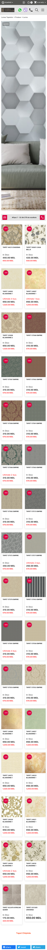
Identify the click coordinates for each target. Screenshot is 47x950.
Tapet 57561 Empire (10, 643)
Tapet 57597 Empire (11, 379)
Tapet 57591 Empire (34, 423)
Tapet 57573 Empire (34, 511)
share (8, 947)
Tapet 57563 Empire (34, 599)
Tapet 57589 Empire (11, 423)
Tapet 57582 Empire (11, 511)
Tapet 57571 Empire (34, 555)
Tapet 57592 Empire (34, 379)
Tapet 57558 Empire (34, 643)
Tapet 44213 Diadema (11, 247)
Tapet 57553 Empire (11, 687)
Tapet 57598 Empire (34, 335)
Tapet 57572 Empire (11, 555)
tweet (23, 947)
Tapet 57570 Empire (11, 599)
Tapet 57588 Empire (11, 467)
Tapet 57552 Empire (34, 687)
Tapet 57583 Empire (34, 467)
